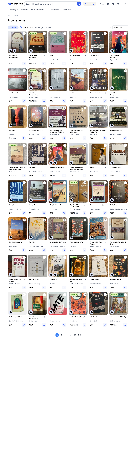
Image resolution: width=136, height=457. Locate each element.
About (102, 4)
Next (79, 335)
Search (16, 15)
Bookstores (55, 10)
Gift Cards (67, 10)
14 (75, 335)
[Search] (79, 4)
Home (9, 15)
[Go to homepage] (15, 4)
